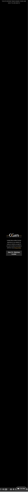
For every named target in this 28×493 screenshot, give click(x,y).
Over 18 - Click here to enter (14, 253)
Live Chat (22, 488)
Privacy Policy (17, 247)
